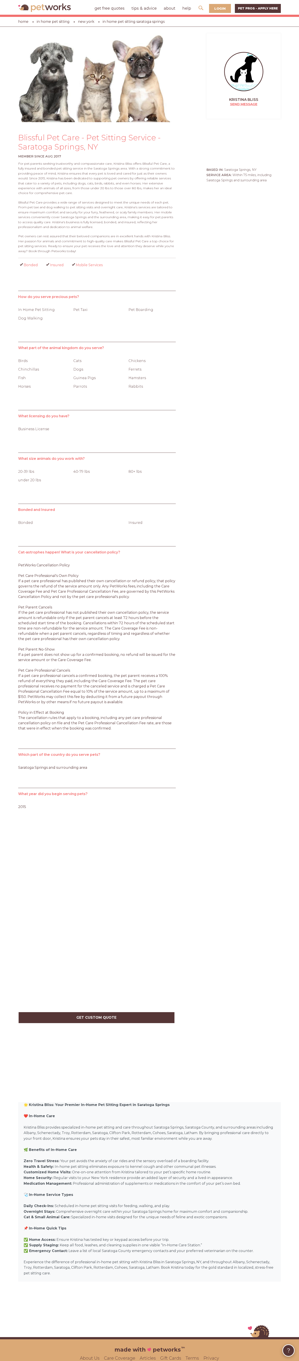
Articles (148, 1358)
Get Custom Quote (96, 1017)
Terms (192, 1358)
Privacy (211, 1358)
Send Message (243, 104)
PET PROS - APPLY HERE (258, 8)
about (169, 8)
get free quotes (110, 8)
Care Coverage (119, 1358)
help (186, 8)
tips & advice (144, 8)
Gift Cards (170, 1358)
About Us (90, 1358)
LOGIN (220, 8)
